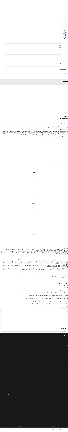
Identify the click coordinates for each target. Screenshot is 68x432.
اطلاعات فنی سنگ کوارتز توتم (61, 121)
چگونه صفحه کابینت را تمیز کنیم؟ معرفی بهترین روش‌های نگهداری (61, 345)
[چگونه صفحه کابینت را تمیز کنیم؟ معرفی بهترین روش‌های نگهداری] (64, 343)
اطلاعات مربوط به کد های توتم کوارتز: (60, 122)
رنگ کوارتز (39, 138)
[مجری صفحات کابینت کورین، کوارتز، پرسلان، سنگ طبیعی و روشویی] (65, 3)
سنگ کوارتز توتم (63, 120)
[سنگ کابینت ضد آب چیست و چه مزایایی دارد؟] (64, 353)
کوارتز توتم (60, 307)
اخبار (66, 306)
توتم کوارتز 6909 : (61, 123)
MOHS (21, 131)
